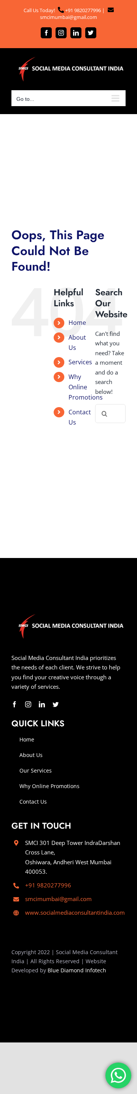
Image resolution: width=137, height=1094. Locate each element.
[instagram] (28, 704)
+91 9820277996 (82, 10)
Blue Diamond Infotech (77, 970)
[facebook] (14, 704)
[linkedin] (42, 704)
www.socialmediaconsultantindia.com (75, 912)
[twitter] (56, 704)
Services (80, 362)
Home (77, 322)
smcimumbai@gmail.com (68, 17)
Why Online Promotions (85, 387)
